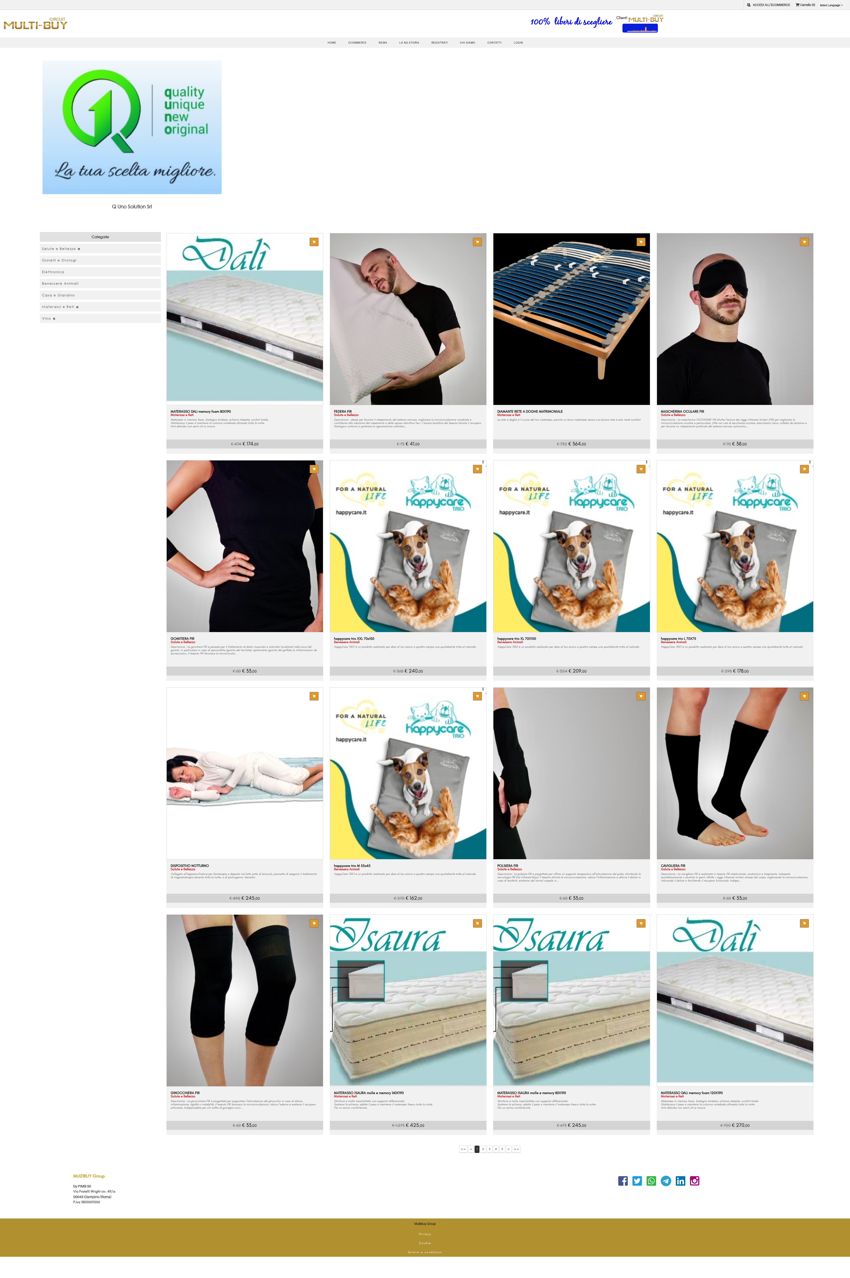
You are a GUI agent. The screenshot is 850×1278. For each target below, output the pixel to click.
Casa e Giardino (58, 295)
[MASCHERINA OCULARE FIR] (735, 319)
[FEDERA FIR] (408, 319)
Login (518, 42)
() (807, 5)
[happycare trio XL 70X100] (571, 546)
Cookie (425, 1243)
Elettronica (53, 272)
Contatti (494, 42)
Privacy (425, 1234)
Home (332, 42)
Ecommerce (357, 42)
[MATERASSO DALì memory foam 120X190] (735, 1001)
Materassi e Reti (58, 306)
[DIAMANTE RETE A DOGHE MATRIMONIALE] (571, 319)
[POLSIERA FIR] (571, 773)
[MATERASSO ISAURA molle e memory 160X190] (408, 1001)
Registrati (439, 42)
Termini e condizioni (425, 1252)
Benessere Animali (60, 283)
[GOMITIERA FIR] (244, 546)
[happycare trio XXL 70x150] (408, 546)
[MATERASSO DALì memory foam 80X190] (244, 319)
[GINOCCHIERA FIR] (244, 1001)
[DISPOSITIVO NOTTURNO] (244, 773)
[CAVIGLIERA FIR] (735, 773)
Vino (46, 318)
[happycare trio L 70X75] (735, 546)
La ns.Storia (409, 42)
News (383, 42)
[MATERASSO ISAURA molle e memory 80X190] (571, 1001)
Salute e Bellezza (59, 248)
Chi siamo (467, 42)
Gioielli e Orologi (59, 260)
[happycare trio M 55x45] (408, 773)
